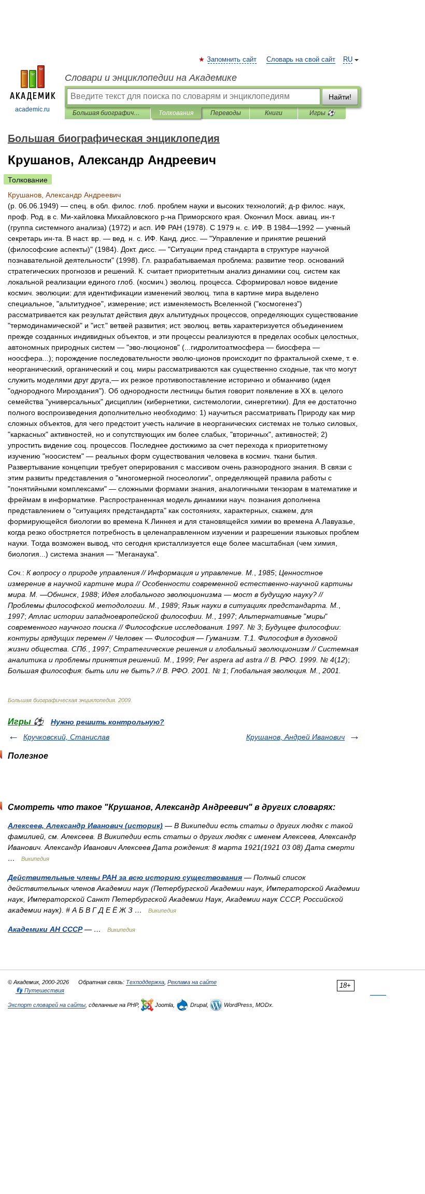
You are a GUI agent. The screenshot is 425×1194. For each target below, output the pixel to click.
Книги (273, 113)
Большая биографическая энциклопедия (108, 113)
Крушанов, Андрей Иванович (295, 737)
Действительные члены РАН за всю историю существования (125, 877)
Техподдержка (145, 982)
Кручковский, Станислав (66, 737)
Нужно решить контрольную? (107, 722)
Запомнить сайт (232, 59)
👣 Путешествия (40, 990)
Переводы (225, 113)
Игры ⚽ (322, 113)
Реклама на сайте (192, 982)
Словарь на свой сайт (300, 59)
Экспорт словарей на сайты (47, 1005)
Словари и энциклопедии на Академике (151, 78)
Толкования (176, 113)
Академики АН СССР (45, 929)
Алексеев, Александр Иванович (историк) (85, 825)
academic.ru (32, 109)
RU (347, 59)
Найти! (340, 97)
